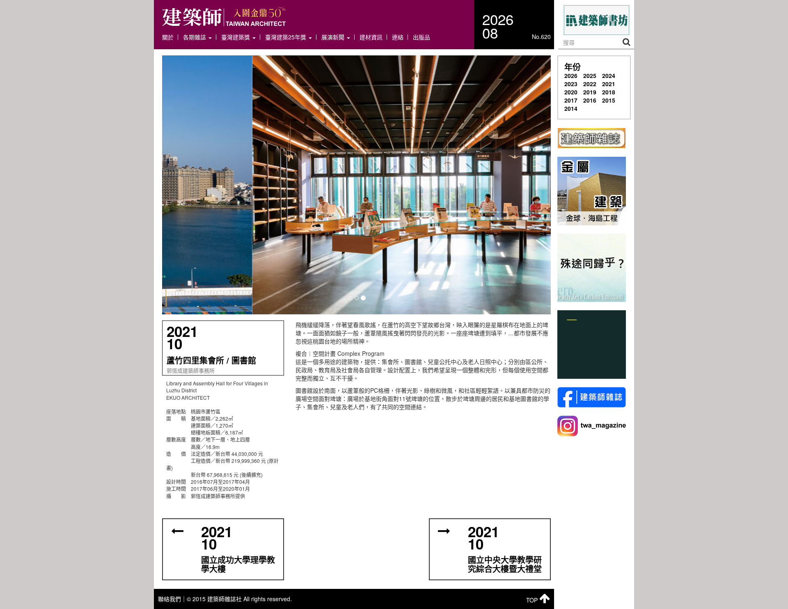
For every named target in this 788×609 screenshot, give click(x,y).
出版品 (421, 37)
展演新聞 (333, 37)
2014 (570, 108)
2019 (589, 92)
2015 (608, 100)
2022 (589, 84)
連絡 (397, 37)
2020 (570, 92)
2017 (570, 100)
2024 (608, 75)
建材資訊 (371, 37)
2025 (589, 75)
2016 (589, 100)
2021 (608, 84)
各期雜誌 (195, 37)
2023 (570, 84)
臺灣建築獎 (236, 37)
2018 (608, 92)
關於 (168, 37)
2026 (570, 75)
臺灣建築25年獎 (286, 37)
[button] (356, 184)
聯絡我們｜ (172, 599)
